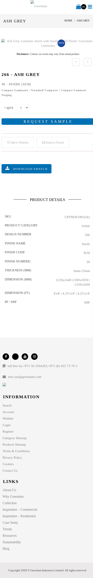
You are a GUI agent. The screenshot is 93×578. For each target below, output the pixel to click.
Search (7, 405)
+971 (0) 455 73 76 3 (62, 366)
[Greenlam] (38, 6)
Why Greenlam (13, 496)
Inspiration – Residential (19, 516)
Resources (10, 535)
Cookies (8, 464)
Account (8, 412)
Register (8, 431)
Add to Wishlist (19, 142)
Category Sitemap (15, 438)
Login (7, 425)
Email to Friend (54, 142)
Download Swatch (30, 169)
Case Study (10, 522)
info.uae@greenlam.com (24, 377)
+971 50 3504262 (35, 366)
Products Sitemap (14, 444)
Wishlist (8, 418)
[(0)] (78, 7)
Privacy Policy (12, 457)
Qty (9, 108)
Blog (6, 548)
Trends (7, 529)
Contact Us (10, 470)
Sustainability (12, 542)
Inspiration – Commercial (20, 509)
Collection (10, 503)
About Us (9, 490)
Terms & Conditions (16, 451)
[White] (76, 62)
